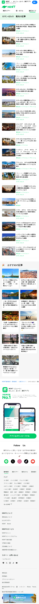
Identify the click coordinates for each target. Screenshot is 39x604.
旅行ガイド (32, 11)
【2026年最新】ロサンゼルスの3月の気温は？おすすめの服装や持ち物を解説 (26, 78)
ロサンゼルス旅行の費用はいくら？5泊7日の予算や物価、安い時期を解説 (26, 52)
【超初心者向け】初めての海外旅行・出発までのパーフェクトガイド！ (10, 347)
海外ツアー (6, 11)
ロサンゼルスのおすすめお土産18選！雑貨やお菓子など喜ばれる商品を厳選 (26, 39)
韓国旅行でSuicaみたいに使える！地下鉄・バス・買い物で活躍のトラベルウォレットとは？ (10, 370)
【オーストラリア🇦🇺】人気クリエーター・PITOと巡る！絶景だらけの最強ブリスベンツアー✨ (28, 326)
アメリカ (25, 31)
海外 (19, 205)
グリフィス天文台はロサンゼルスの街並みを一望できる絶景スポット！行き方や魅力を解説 (26, 224)
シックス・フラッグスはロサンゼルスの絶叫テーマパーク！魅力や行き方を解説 (26, 249)
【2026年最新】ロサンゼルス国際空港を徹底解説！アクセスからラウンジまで (26, 188)
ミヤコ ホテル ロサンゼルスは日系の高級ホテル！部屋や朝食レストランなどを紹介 (26, 211)
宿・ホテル (19, 11)
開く (34, 2)
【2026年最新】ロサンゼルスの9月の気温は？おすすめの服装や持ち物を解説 (26, 65)
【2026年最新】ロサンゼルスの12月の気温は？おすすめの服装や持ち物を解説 (26, 175)
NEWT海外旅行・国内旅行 (9, 381)
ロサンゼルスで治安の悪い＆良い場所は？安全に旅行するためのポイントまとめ (26, 113)
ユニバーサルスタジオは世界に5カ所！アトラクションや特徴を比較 (26, 201)
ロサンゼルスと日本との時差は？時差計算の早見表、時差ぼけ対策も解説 (26, 26)
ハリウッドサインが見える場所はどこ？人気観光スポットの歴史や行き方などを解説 (26, 236)
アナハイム (33, 106)
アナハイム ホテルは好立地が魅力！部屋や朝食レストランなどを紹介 (26, 164)
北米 (19, 31)
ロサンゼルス (20, 33)
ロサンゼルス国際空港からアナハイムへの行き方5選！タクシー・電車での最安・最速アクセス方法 (26, 102)
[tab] (6, 472)
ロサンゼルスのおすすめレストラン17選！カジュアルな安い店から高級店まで (26, 140)
